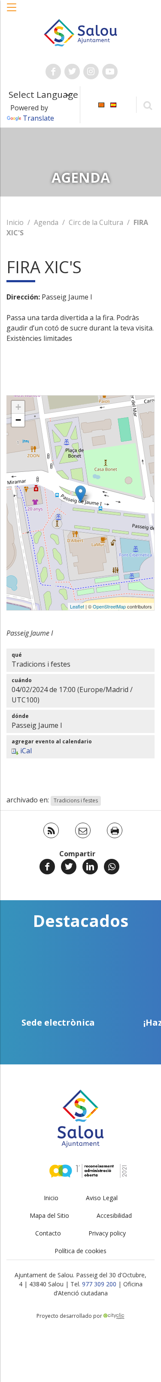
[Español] (113, 104)
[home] (80, 32)
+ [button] (18, 407)
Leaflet (77, 606)
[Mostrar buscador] (147, 105)
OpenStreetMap (109, 606)
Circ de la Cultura (96, 222)
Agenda (46, 222)
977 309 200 (99, 1284)
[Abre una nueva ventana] (53, 71)
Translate (38, 118)
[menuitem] (101, 104)
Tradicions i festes (76, 800)
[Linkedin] (90, 866)
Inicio (15, 222)
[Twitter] (68, 866)
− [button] (18, 420)
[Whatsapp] (111, 866)
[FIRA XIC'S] (80, 494)
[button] (12, 11)
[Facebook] (47, 866)
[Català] (101, 104)
